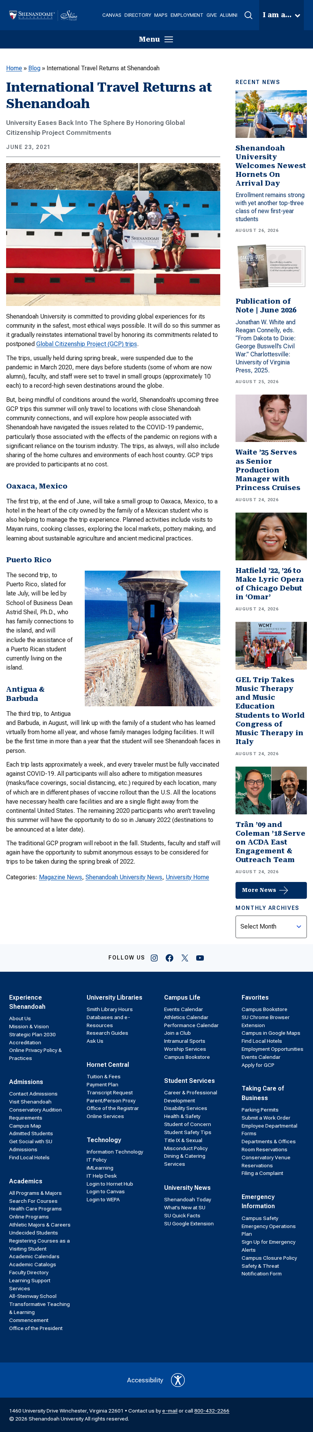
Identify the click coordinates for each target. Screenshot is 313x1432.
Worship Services (185, 1049)
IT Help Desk (102, 1176)
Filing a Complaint (262, 1173)
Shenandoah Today (187, 1199)
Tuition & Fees (104, 1076)
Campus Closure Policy (269, 1258)
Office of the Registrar (113, 1108)
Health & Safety (182, 1116)
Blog (34, 68)
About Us (20, 1018)
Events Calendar (183, 1009)
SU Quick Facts (182, 1215)
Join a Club (177, 1033)
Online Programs (29, 1217)
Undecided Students (33, 1233)
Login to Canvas (106, 1191)
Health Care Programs (35, 1208)
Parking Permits (260, 1110)
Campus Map (25, 1126)
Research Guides (107, 1033)
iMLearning (100, 1168)
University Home (187, 877)
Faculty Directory (28, 1272)
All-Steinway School (32, 1296)
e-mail (169, 1411)
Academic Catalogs (32, 1264)
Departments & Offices (269, 1141)
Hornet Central (108, 1064)
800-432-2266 (211, 1411)
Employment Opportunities (272, 1049)
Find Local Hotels (29, 1157)
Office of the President (36, 1328)
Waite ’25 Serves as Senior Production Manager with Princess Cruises (268, 470)
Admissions (26, 1082)
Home (14, 68)
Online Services (105, 1116)
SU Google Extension (189, 1223)
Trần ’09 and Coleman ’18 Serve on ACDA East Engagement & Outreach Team (270, 842)
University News (187, 1187)
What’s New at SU (184, 1207)
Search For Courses (33, 1201)
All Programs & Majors (35, 1193)
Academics (25, 1181)
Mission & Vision (29, 1026)
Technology (104, 1140)
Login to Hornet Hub (110, 1184)
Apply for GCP (258, 1065)
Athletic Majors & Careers (40, 1225)
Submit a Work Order (266, 1118)
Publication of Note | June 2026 (266, 305)
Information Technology (115, 1152)
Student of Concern (187, 1124)
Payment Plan (102, 1084)
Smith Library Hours (110, 1009)
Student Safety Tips (187, 1132)
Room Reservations (264, 1149)
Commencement (28, 1320)
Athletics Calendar (186, 1017)
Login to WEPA (103, 1199)
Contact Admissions (33, 1094)
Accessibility (145, 1380)
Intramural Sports (184, 1041)
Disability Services (185, 1108)
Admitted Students (31, 1133)
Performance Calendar (191, 1025)
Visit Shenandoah (30, 1102)
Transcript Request (110, 1092)
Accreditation (25, 1042)
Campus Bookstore (187, 1057)
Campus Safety (260, 1218)
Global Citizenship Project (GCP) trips (86, 344)
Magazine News (60, 877)
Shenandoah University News (124, 877)
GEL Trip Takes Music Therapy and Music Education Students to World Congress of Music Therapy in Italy (270, 711)
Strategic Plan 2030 (32, 1034)
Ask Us (95, 1041)
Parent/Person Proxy (111, 1100)
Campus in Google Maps (271, 1033)
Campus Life (182, 997)
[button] (248, 15)
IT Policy (96, 1160)
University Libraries (114, 997)
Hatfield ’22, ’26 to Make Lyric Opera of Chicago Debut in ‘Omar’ (270, 583)
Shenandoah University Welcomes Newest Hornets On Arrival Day (271, 166)
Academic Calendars (34, 1256)
